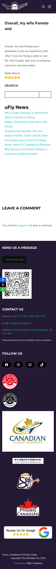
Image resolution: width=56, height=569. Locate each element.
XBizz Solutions (34, 563)
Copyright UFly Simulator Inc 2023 (28, 558)
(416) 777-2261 (19, 316)
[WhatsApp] (3, 289)
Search (11, 85)
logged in (23, 225)
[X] (3, 284)
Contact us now (14, 259)
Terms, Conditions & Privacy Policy (19, 554)
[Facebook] (3, 280)
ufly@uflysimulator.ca (20, 323)
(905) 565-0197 (37, 316)
